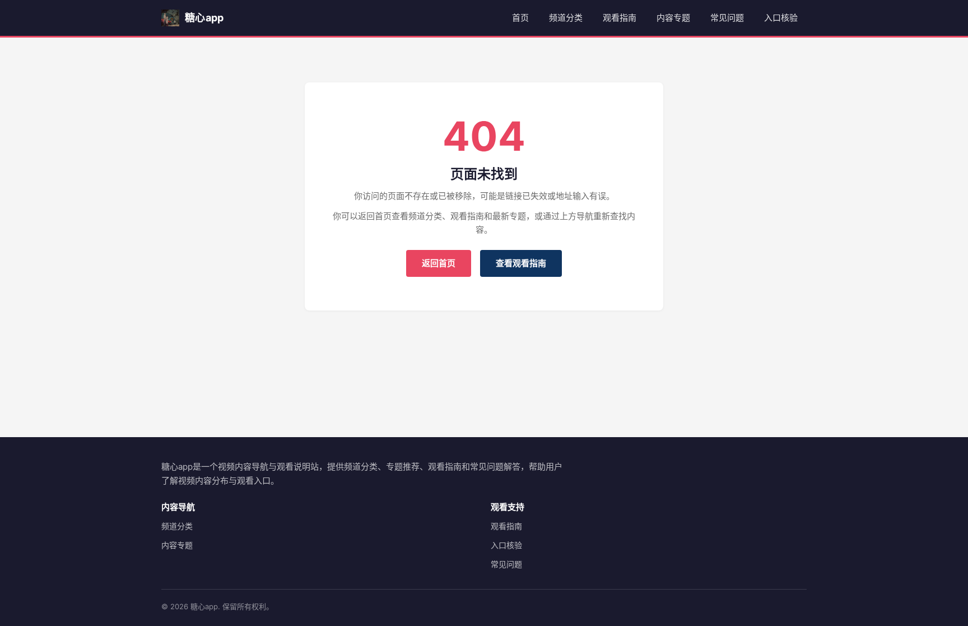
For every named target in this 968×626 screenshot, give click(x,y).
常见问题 (727, 17)
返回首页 (438, 263)
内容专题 (673, 17)
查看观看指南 (521, 263)
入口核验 (781, 17)
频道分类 (566, 17)
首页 (520, 17)
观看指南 (619, 17)
